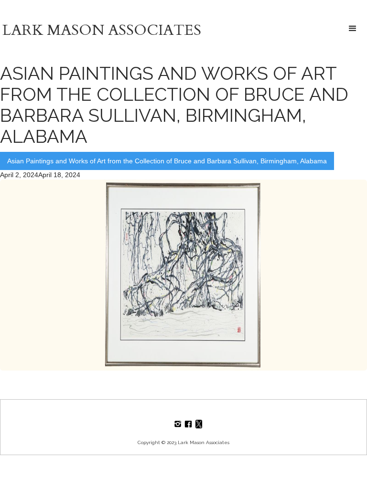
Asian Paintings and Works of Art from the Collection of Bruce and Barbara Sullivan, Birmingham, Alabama (167, 161)
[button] (352, 28)
